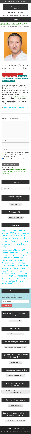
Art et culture (22, 233)
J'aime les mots (4, 23)
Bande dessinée (19, 235)
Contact (9, 428)
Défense (18, 255)
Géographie (14, 263)
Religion (7, 276)
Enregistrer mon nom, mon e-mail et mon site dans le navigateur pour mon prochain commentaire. (16, 154)
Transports (22, 281)
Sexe (10, 278)
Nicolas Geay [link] (22, 87)
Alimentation (18, 230)
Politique (21, 273)
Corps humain (10, 253)
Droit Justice (7, 255)
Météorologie (10, 273)
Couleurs (24, 253)
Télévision (7, 283)
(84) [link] (17, 90)
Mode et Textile (10, 271)
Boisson (6, 238)
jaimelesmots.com (15, 12)
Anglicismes (18, 23)
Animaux (8, 233)
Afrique (6, 231)
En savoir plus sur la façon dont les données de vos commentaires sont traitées (14, 171)
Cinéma (20, 250)
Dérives (12, 23)
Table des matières (18, 428)
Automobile (7, 235)
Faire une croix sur (21, 97)
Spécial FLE (9, 281)
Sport (18, 110)
